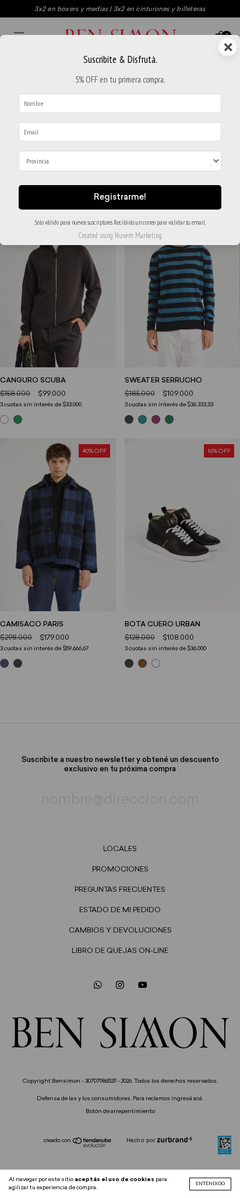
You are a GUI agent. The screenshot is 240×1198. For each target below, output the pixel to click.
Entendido (210, 1184)
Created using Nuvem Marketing (120, 235)
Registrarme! (120, 197)
